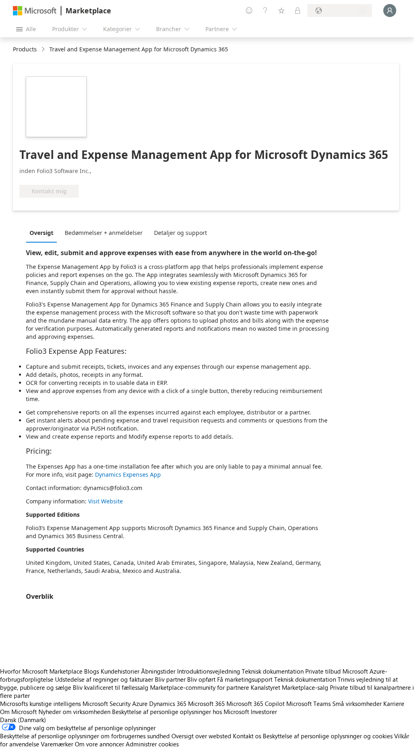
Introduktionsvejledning (208, 671)
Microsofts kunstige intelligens (40, 703)
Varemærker (57, 744)
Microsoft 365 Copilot (255, 703)
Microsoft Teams (308, 703)
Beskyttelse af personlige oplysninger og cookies (328, 736)
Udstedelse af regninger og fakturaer (104, 679)
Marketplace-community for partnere (199, 687)
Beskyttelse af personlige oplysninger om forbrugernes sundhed (85, 736)
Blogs (91, 671)
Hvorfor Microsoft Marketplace (41, 671)
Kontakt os (247, 736)
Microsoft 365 (206, 703)
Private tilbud (323, 671)
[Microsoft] (35, 10)
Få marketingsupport (244, 679)
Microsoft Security (106, 703)
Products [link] (25, 49)
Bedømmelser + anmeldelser (104, 233)
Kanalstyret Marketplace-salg (289, 687)
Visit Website (105, 501)
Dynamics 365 (167, 703)
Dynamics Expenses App (128, 474)
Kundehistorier (120, 671)
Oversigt (41, 233)
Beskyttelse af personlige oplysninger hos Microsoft (180, 712)
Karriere (393, 703)
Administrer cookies (152, 744)
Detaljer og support (180, 233)
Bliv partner (170, 679)
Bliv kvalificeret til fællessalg (110, 687)
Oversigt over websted (201, 736)
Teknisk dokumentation (273, 671)
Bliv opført (201, 679)
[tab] (43, 232)
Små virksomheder (357, 703)
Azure (140, 703)
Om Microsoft (18, 712)
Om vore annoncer (99, 744)
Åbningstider (158, 671)
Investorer (264, 712)
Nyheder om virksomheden (74, 712)
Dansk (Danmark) (23, 720)
